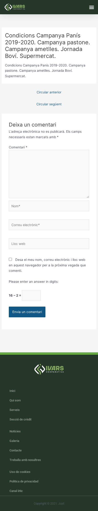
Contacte (16, 450)
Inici (12, 391)
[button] (92, 7)
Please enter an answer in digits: (34, 281)
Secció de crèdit (20, 419)
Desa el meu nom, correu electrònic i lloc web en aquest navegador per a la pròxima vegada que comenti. (47, 265)
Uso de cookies (20, 472)
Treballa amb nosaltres (25, 460)
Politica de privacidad (24, 481)
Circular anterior (49, 92)
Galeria (14, 441)
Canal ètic (16, 491)
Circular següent (49, 104)
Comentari (18, 147)
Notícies (15, 431)
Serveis (15, 410)
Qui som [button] (15, 400)
